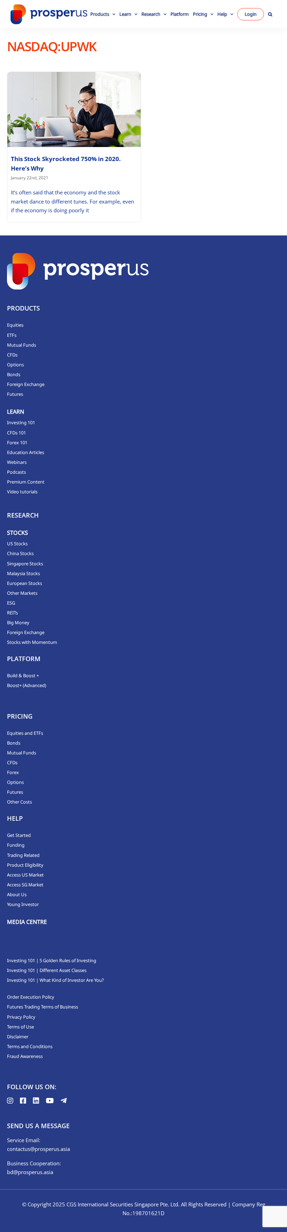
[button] (270, 14)
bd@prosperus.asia (30, 1172)
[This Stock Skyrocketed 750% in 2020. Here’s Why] (74, 109)
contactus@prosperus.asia (38, 1148)
